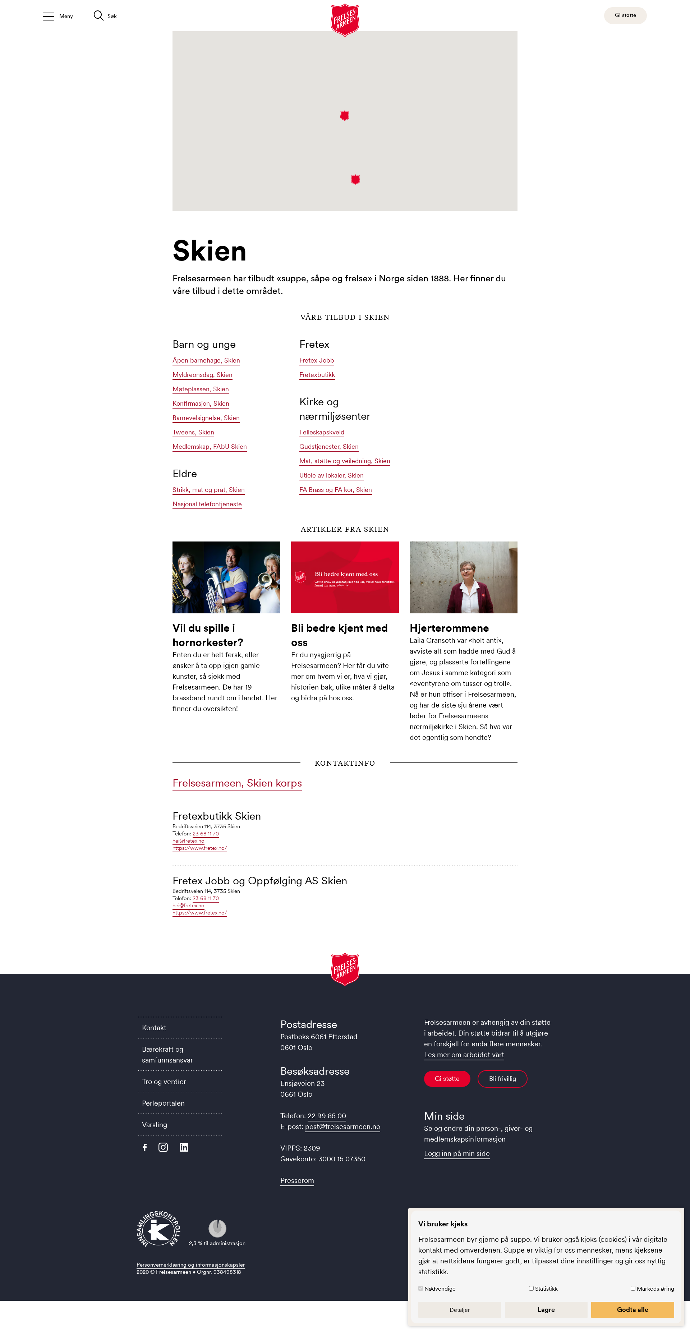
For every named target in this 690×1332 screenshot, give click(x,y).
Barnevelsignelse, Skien (206, 418)
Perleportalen (163, 1103)
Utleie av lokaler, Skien (331, 475)
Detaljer (460, 1309)
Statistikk (546, 1288)
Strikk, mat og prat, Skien (208, 490)
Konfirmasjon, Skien (200, 403)
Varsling (154, 1124)
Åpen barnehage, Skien (206, 360)
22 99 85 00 (327, 1115)
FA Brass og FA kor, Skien (335, 490)
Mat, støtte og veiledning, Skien (344, 461)
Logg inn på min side (457, 1153)
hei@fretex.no (188, 840)
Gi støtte (447, 1079)
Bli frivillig (502, 1079)
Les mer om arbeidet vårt (464, 1054)
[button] (344, 115)
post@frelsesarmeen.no (342, 1126)
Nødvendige (440, 1288)
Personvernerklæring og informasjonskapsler (191, 1264)
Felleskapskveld (321, 432)
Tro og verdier (164, 1081)
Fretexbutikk (317, 375)
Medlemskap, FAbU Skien (209, 447)
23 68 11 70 (206, 833)
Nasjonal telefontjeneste (207, 504)
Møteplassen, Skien (200, 389)
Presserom (297, 1180)
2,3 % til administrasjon (217, 1243)
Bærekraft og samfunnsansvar (167, 1055)
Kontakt (154, 1027)
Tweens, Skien (193, 432)
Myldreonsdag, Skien (202, 375)
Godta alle (632, 1310)
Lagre (546, 1310)
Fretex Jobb (316, 360)
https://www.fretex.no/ (199, 847)
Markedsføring (655, 1288)
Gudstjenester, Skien (329, 447)
